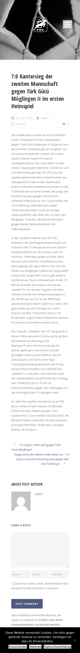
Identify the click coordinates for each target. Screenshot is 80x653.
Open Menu (67, 24)
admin (45, 118)
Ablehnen (35, 646)
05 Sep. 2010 (24, 118)
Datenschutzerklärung (57, 646)
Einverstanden (18, 646)
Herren (21, 124)
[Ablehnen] (75, 640)
